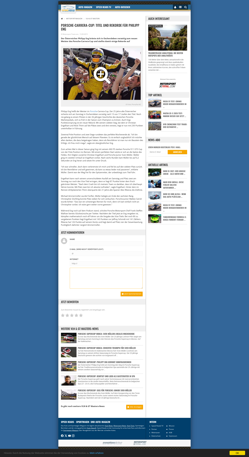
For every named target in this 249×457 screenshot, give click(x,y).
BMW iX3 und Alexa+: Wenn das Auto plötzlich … (174, 195)
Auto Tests (130, 426)
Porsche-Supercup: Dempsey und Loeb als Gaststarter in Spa (106, 376)
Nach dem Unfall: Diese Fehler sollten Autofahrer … (173, 185)
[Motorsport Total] (140, 443)
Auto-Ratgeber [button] (122, 7)
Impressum (173, 436)
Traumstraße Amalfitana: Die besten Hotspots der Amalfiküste (165, 54)
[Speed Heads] (68, 9)
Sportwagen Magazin (70, 430)
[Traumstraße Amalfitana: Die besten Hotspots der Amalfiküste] (167, 37)
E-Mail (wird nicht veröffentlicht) (86, 249)
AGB (170, 432)
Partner (154, 429)
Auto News (109, 426)
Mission (171, 426)
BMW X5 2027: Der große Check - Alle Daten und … (174, 172)
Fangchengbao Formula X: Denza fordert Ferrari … (174, 218)
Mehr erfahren (96, 453)
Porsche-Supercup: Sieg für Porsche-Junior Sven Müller (105, 390)
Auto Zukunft (91, 428)
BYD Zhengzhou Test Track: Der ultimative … (175, 125)
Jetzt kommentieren (132, 294)
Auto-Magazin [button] (85, 7)
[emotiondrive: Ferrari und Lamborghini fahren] (112, 443)
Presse (171, 429)
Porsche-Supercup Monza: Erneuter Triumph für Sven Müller (107, 347)
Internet (74, 259)
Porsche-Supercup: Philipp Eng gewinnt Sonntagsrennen (104, 362)
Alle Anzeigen (136, 407)
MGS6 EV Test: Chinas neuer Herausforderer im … (174, 104)
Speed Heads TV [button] (103, 7)
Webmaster (155, 432)
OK (237, 453)
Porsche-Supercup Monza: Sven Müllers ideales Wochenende (106, 333)
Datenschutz (156, 436)
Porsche (93, 111)
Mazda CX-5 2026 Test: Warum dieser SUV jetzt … (174, 114)
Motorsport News (119, 426)
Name (72, 239)
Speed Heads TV (157, 426)
